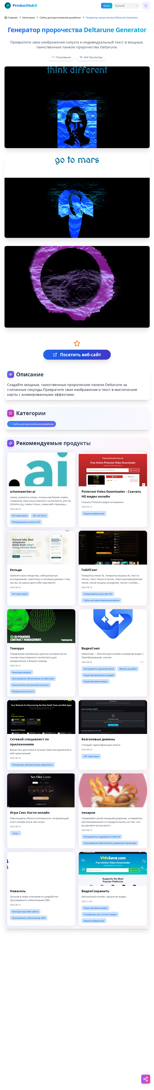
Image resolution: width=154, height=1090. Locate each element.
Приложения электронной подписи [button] (30, 685)
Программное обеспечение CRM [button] (28, 917)
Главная (12, 17)
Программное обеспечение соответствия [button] (33, 678)
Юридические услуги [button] (23, 691)
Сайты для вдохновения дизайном (60, 17)
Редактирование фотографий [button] (99, 675)
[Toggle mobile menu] (146, 5)
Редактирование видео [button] (95, 681)
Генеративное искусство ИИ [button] (98, 593)
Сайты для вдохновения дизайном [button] (101, 600)
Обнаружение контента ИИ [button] (26, 522)
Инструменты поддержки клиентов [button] (102, 836)
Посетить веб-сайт (80, 355)
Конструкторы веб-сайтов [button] (25, 911)
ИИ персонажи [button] (19, 515)
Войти (106, 5)
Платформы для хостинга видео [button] (100, 914)
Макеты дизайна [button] (128, 668)
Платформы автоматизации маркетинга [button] (32, 764)
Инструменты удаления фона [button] (99, 668)
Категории (28, 17)
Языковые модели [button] (21, 672)
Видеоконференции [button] (94, 513)
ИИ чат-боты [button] (39, 515)
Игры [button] (15, 833)
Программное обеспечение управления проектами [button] (110, 843)
